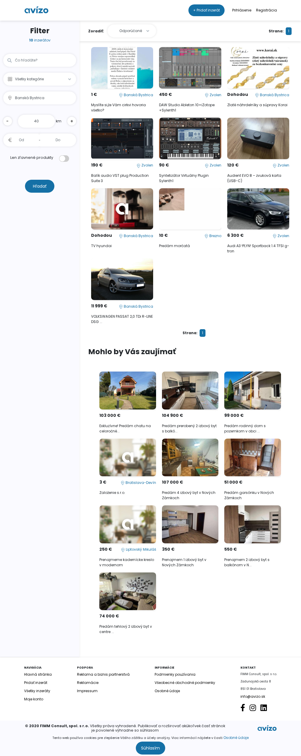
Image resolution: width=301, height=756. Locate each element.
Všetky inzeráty (37, 690)
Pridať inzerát (35, 682)
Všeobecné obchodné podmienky (185, 682)
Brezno (214, 235)
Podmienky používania (175, 674)
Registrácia (266, 10)
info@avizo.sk (252, 696)
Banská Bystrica (138, 94)
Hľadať (39, 186)
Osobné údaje (236, 737)
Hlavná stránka (38, 674)
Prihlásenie (241, 10)
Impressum (87, 690)
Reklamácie (87, 682)
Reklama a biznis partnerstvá (103, 674)
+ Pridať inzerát (206, 10)
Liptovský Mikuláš (140, 549)
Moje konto (33, 699)
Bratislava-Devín (140, 482)
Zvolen (215, 94)
